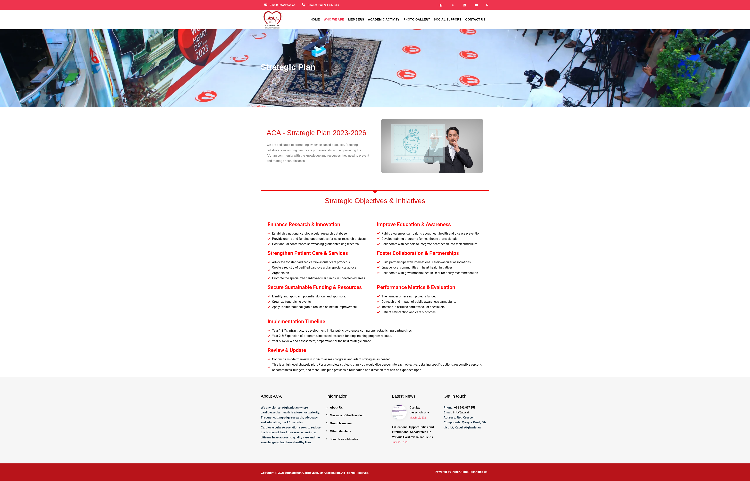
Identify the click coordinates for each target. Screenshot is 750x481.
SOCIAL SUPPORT (447, 19)
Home (315, 19)
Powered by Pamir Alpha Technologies (461, 471)
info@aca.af (287, 4)
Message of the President (347, 415)
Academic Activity (384, 19)
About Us (336, 407)
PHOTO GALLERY (417, 19)
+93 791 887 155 (328, 4)
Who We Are (334, 19)
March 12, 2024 (418, 417)
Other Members (340, 431)
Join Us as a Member (344, 439)
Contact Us (475, 19)
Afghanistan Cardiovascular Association (312, 472)
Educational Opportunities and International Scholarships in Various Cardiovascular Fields (413, 432)
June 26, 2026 (400, 442)
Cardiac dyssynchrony (419, 410)
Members (356, 19)
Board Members (341, 423)
